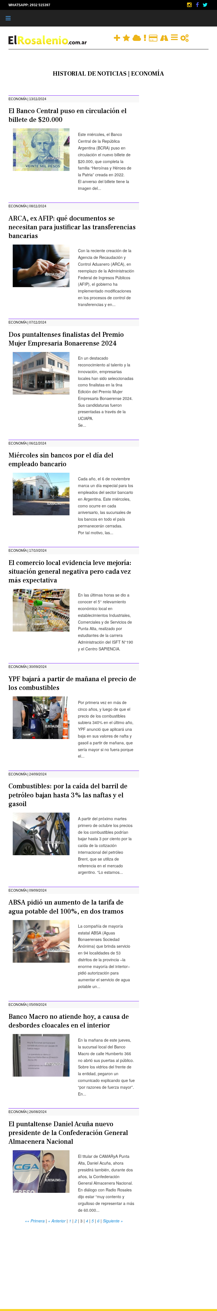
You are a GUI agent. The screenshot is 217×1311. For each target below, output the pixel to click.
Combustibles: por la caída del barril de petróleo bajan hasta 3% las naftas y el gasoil (67, 795)
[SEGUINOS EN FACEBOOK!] (198, 5)
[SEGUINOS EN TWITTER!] (205, 5)
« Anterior (57, 1221)
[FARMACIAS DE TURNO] (117, 37)
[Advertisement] (73, 1263)
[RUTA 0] (165, 37)
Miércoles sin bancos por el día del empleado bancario (60, 459)
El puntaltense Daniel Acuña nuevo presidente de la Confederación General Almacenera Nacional (68, 1133)
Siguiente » (113, 1221)
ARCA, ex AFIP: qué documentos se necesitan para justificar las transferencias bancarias (72, 227)
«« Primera (35, 1221)
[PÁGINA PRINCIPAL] (47, 40)
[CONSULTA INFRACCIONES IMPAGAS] (184, 37)
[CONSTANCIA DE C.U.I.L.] (175, 37)
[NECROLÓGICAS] (145, 37)
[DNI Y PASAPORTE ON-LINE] (154, 37)
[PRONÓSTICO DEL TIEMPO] (137, 37)
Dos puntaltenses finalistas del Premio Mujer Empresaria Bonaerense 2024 (66, 339)
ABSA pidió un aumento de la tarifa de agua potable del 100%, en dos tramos (65, 907)
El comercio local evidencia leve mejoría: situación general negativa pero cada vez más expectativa (69, 571)
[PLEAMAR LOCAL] (127, 37)
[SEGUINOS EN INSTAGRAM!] (190, 5)
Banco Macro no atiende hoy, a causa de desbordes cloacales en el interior (68, 1021)
